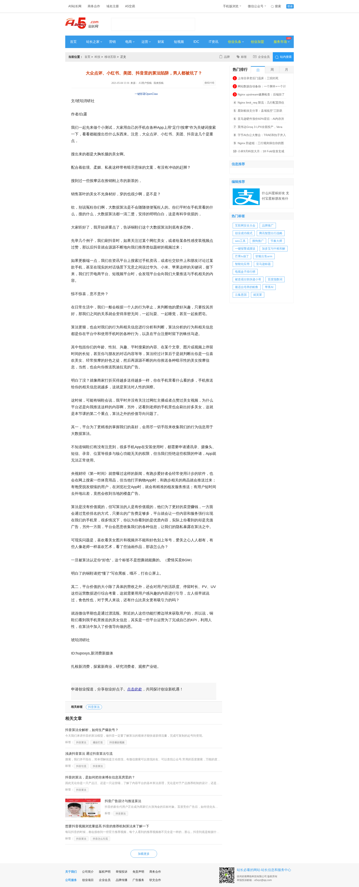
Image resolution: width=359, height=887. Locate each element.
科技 (97, 56)
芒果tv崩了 (242, 256)
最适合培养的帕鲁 (246, 287)
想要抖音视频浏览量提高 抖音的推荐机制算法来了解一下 (107, 826)
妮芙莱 (257, 294)
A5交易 (130, 6)
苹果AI (269, 287)
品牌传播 (121, 880)
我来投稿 (159, 83)
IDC (196, 41)
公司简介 (88, 871)
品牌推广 (268, 225)
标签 (244, 56)
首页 (73, 41)
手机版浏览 (231, 6)
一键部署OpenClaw (146, 93)
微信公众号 (255, 6)
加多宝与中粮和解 (273, 248)
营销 (112, 41)
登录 (290, 6)
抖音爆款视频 (116, 742)
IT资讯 (213, 41)
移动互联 (110, 56)
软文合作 (155, 880)
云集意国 (241, 294)
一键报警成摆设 (245, 248)
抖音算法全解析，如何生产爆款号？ (91, 730)
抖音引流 (81, 766)
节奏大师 (276, 240)
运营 (144, 41)
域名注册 (112, 6)
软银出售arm (264, 256)
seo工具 (240, 240)
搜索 (278, 6)
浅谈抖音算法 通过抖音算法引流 (89, 753)
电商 (128, 41)
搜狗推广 (258, 240)
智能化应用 (242, 264)
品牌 (227, 56)
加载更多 (144, 853)
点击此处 (134, 689)
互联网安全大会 (245, 225)
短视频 (179, 41)
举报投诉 (121, 871)
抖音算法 (94, 707)
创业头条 (234, 41)
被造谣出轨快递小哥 (248, 279)
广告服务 (138, 880)
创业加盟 (257, 41)
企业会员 (264, 56)
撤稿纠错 (209, 82)
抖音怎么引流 (100, 838)
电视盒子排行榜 (245, 271)
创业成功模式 (243, 233)
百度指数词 (275, 279)
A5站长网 (74, 6)
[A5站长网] (81, 23)
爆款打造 (98, 742)
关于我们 (71, 871)
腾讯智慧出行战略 (270, 233)
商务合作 (94, 6)
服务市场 (280, 41)
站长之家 (93, 41)
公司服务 (71, 880)
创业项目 (88, 880)
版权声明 (105, 871)
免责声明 (138, 871)
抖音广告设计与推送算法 (123, 801)
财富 (161, 41)
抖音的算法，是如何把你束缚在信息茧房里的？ (100, 777)
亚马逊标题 (263, 264)
